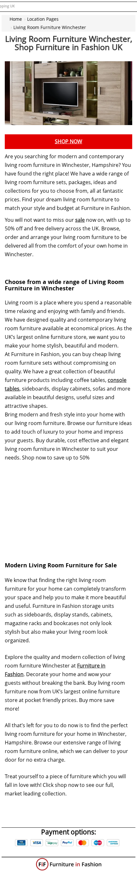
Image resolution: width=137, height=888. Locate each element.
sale (80, 220)
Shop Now (68, 141)
